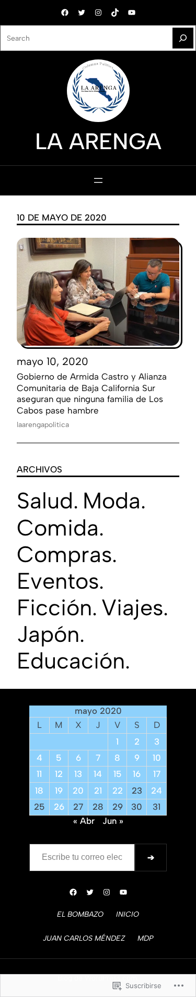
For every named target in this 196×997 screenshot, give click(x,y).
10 (157, 757)
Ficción (54, 607)
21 (98, 790)
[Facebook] (65, 12)
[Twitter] (81, 12)
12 (59, 774)
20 (78, 790)
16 (137, 774)
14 (98, 774)
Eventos (58, 580)
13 (78, 774)
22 (117, 790)
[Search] (182, 38)
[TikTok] (115, 12)
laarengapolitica (43, 424)
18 (39, 790)
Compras (64, 554)
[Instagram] (98, 12)
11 (39, 774)
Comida (58, 527)
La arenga (98, 141)
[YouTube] (132, 12)
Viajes (132, 607)
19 (59, 790)
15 (117, 774)
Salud (45, 500)
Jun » (112, 821)
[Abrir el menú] (98, 180)
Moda (112, 500)
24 (156, 790)
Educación (71, 660)
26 (59, 806)
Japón (48, 634)
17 (156, 774)
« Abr (84, 821)
